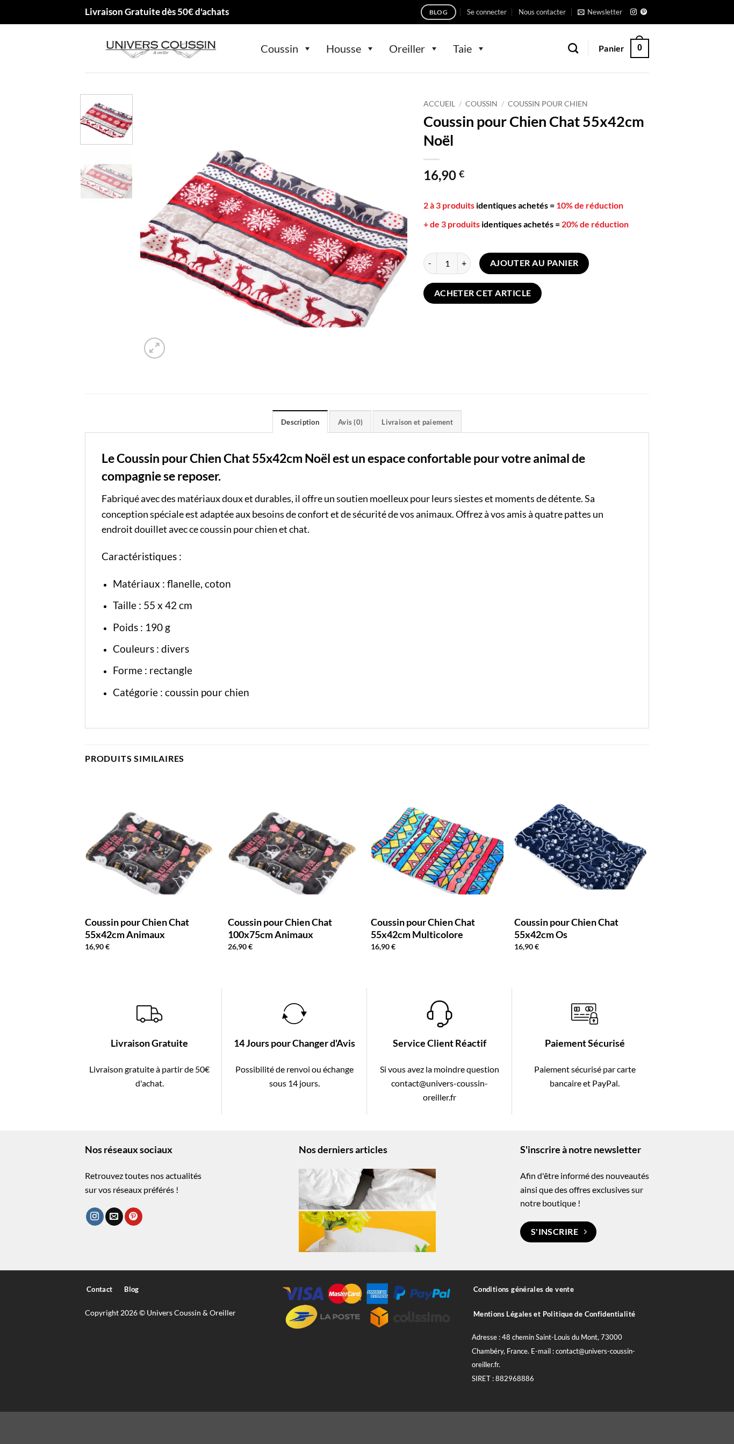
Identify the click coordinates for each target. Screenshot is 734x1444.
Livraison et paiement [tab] (417, 422)
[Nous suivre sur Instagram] (633, 12)
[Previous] (159, 227)
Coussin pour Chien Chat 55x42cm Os (566, 928)
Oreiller (407, 48)
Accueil (439, 103)
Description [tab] (300, 422)
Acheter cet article (482, 293)
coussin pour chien (207, 692)
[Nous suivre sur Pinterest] (644, 12)
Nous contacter (542, 12)
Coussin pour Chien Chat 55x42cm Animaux (137, 928)
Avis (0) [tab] (350, 422)
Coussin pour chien (548, 103)
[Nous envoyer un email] (114, 1216)
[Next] (388, 227)
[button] (487, 12)
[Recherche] (573, 48)
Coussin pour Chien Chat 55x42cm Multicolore (423, 928)
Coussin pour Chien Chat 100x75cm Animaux (280, 928)
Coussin (279, 48)
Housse (343, 48)
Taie (462, 48)
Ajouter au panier (534, 263)
